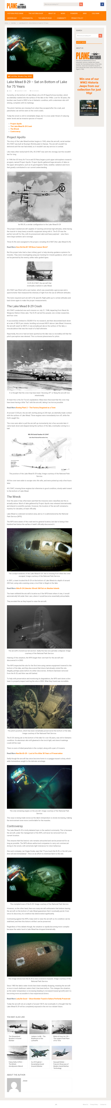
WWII (85, 13)
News (63, 13)
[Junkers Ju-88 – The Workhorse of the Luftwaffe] (39, 1027)
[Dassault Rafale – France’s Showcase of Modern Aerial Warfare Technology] (62, 1053)
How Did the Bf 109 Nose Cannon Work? (32, 247)
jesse (25, 1081)
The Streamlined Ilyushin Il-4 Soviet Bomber (15, 1038)
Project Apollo (16, 124)
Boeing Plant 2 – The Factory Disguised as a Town (36, 408)
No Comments (35, 90)
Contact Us (103, 1104)
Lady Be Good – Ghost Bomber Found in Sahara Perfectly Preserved (43, 999)
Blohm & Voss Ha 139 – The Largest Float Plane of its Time (61, 1038)
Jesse (10, 90)
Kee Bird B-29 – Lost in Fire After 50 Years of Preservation (39, 753)
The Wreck (14, 129)
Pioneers (74, 13)
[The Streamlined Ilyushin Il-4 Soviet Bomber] (17, 1027)
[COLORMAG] (88, 59)
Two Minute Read (45, 18)
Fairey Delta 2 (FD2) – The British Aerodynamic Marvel (16, 1064)
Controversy (15, 131)
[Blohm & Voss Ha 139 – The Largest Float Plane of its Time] (62, 1027)
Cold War (95, 13)
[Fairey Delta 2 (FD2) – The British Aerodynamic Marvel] (17, 1053)
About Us (52, 13)
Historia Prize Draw (15, 13)
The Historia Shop (36, 13)
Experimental (27, 18)
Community (61, 18)
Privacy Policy (77, 18)
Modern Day (12, 18)
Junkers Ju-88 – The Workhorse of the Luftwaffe (38, 1038)
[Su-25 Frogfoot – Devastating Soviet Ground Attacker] (39, 1053)
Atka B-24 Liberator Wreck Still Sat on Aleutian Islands (37, 588)
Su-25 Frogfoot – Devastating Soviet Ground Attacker (37, 1064)
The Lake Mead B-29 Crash (21, 126)
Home (6, 23)
